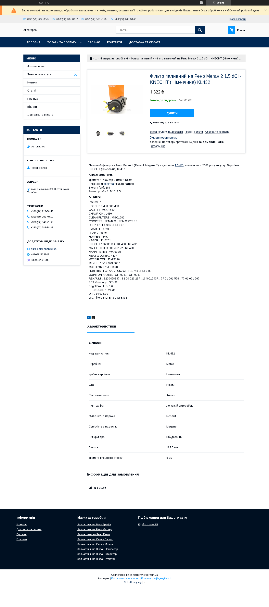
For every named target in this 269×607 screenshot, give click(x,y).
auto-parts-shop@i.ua (44, 248)
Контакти (114, 42)
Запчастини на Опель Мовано (95, 544)
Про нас (94, 42)
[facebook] (89, 318)
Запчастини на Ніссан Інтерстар (97, 553)
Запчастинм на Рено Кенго (93, 534)
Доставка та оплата (144, 42)
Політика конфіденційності (156, 578)
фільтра (109, 183)
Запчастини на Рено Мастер (94, 529)
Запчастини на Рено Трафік (94, 524)
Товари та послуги (62, 42)
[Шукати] (200, 30)
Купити (172, 113)
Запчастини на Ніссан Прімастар (97, 549)
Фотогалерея (36, 66)
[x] (93, 318)
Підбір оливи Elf (148, 524)
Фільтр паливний (141, 58)
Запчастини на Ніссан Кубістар (96, 558)
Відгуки (32, 106)
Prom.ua (153, 575)
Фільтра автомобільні (114, 58)
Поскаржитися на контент (125, 578)
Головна (33, 42)
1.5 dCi (179, 165)
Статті (31, 90)
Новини (32, 82)
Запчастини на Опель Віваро (95, 539)
